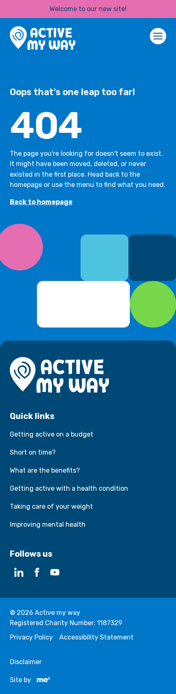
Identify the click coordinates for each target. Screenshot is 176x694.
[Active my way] (42, 39)
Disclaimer (26, 662)
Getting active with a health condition (69, 488)
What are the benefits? (45, 470)
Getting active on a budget (51, 434)
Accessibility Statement (96, 637)
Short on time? (33, 452)
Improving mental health (48, 524)
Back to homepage (41, 202)
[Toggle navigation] (158, 36)
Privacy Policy (31, 637)
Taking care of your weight (51, 506)
